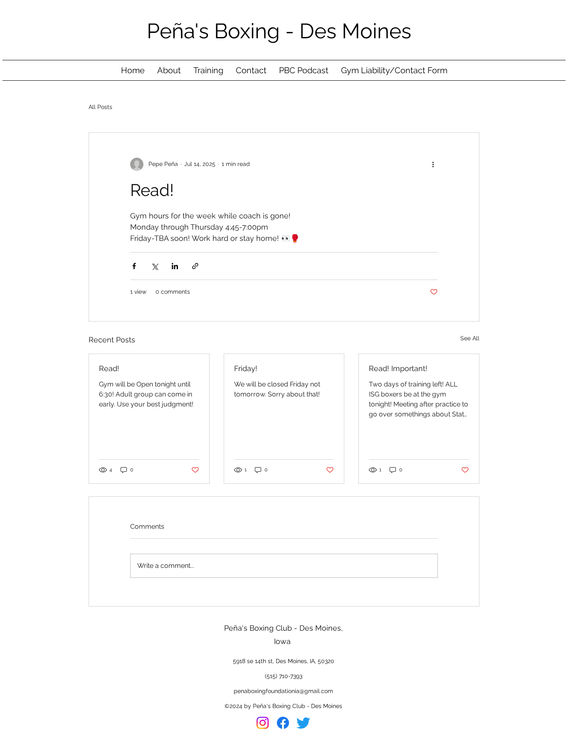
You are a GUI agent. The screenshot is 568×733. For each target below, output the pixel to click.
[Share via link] (195, 266)
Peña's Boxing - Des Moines (282, 31)
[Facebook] (283, 723)
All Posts (100, 107)
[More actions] (433, 164)
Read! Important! (398, 368)
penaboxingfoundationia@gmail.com (283, 691)
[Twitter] (303, 723)
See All (469, 338)
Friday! (245, 368)
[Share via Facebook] (134, 266)
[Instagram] (262, 723)
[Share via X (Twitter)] (154, 266)
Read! (109, 368)
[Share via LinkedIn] (175, 266)
